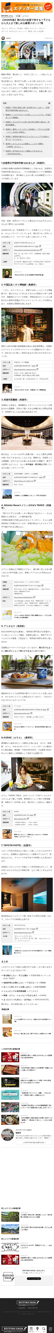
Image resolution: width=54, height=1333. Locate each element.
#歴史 (26, 28)
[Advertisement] (27, 1178)
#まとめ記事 (39, 31)
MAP (37, 246)
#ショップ (23, 31)
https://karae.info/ (20, 819)
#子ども (12, 28)
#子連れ (20, 28)
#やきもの (13, 31)
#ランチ (5, 31)
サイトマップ (32, 1308)
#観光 (30, 31)
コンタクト (22, 1308)
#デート (42, 28)
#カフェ (5, 28)
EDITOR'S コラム (7, 16)
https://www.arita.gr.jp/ (22, 713)
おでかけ (25, 16)
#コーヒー (34, 28)
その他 (18, 16)
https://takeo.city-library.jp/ (23, 481)
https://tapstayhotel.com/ (23, 932)
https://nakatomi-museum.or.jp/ (25, 369)
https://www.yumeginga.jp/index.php (27, 250)
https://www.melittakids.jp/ (23, 597)
